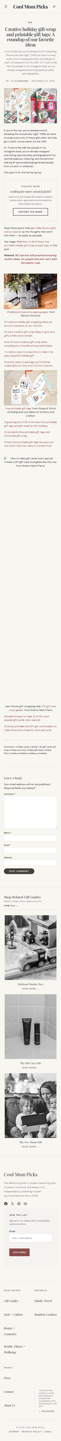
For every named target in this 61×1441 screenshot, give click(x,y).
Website (8, 857)
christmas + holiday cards (16, 746)
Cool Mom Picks (30, 6)
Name (7, 832)
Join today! (19, 1252)
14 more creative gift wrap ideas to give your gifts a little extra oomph (29, 333)
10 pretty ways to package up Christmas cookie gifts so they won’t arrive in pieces (28, 363)
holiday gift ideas (35, 750)
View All (11, 905)
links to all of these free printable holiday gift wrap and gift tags (26, 243)
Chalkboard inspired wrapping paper (27, 312)
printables (42, 753)
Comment (9, 794)
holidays (32, 753)
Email (7, 845)
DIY (30, 22)
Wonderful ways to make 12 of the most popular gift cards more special (26, 718)
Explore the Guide (33, 213)
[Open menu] (6, 6)
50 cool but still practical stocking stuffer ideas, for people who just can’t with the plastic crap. (30, 259)
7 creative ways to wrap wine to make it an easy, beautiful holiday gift (28, 353)
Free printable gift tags (18, 408)
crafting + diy (36, 746)
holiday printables (18, 753)
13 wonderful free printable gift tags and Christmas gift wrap (27, 433)
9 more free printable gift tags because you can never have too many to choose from (29, 444)
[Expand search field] (54, 6)
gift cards (47, 746)
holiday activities (18, 750)
